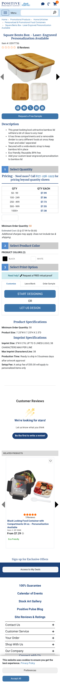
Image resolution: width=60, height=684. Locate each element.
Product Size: (9, 332)
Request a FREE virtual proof (37, 275)
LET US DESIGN (30, 308)
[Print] (18, 108)
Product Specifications (30, 322)
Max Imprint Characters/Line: (17, 351)
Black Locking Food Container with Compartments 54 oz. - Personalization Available (28, 524)
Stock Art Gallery (30, 601)
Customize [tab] (11, 284)
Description (10, 124)
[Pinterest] (42, 108)
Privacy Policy (28, 663)
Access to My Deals (30, 569)
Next (58, 77)
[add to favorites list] (50, 461)
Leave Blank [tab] (30, 284)
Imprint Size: (8, 343)
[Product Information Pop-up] (23, 533)
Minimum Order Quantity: (17, 226)
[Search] (54, 13)
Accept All (16, 678)
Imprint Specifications (30, 337)
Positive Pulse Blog (30, 609)
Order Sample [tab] (49, 284)
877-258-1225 (45, 176)
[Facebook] (24, 108)
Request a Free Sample (30, 116)
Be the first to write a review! (30, 435)
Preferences (30, 670)
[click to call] (49, 4)
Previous (2, 77)
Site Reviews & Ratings (30, 617)
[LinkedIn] (36, 108)
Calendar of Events (30, 593)
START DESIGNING (30, 294)
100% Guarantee (30, 585)
